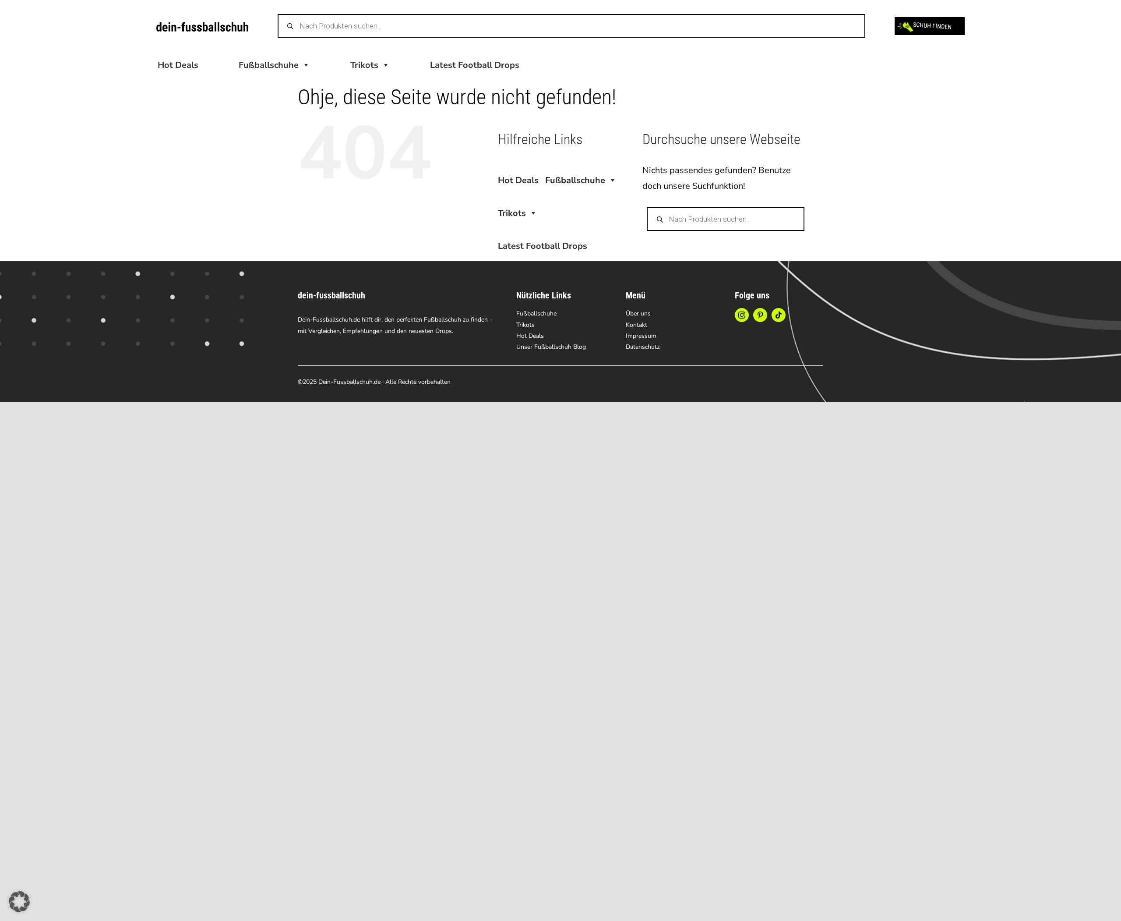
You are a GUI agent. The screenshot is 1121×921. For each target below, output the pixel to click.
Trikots (364, 65)
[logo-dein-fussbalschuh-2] (202, 26)
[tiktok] (779, 315)
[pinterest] (760, 315)
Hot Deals (178, 65)
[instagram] (742, 315)
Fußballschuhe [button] (269, 65)
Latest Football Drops (474, 65)
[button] (19, 901)
